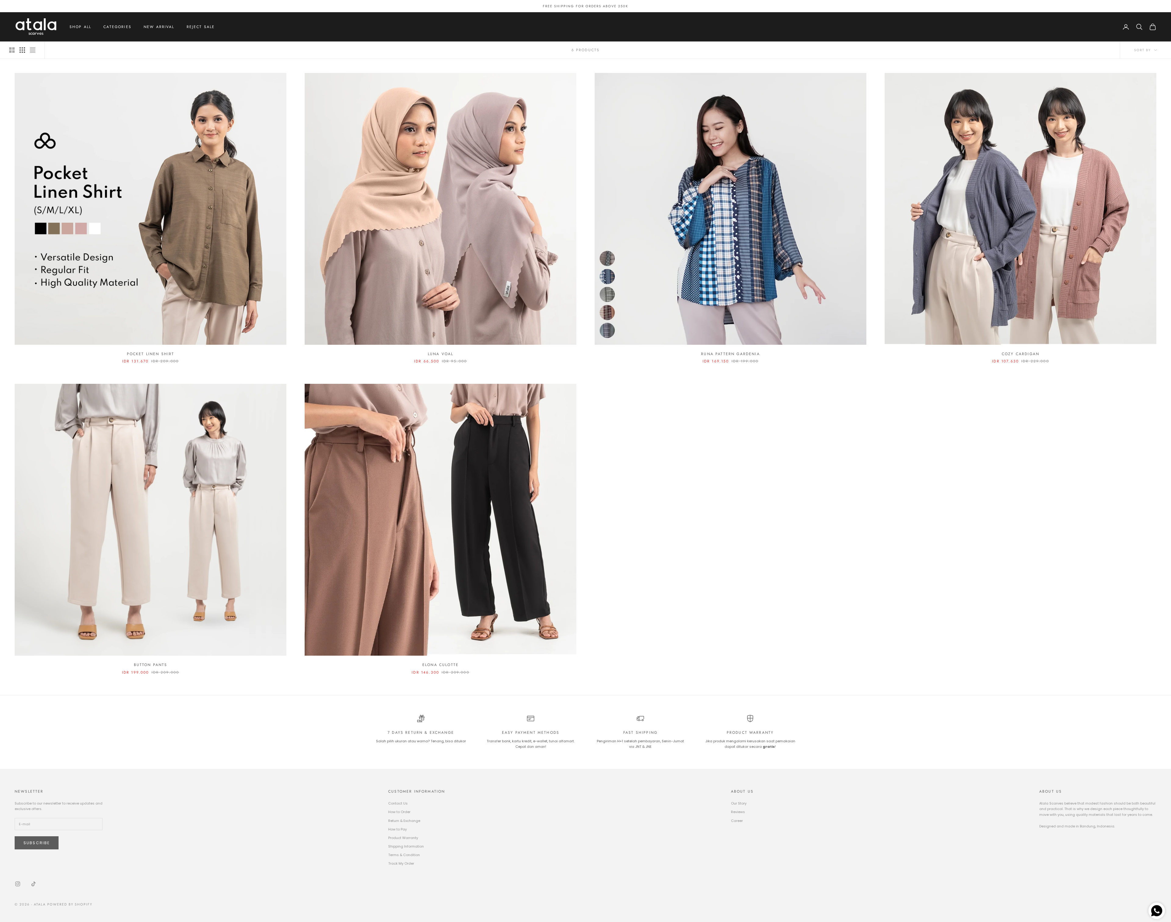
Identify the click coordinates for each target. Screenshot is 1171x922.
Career (737, 820)
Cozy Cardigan (1020, 354)
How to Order (399, 811)
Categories (117, 27)
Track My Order (401, 863)
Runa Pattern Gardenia (730, 354)
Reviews (738, 811)
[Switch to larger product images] (12, 50)
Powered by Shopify (70, 904)
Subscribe (36, 842)
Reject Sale (201, 27)
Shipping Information (406, 846)
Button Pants (150, 665)
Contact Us (398, 803)
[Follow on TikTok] (33, 884)
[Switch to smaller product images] (22, 50)
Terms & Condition (404, 854)
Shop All (80, 27)
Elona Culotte (440, 665)
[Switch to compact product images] (32, 50)
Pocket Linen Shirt (150, 354)
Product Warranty (403, 837)
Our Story (739, 803)
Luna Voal (440, 354)
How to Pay (397, 829)
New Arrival (159, 27)
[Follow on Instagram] (18, 884)
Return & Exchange (404, 820)
